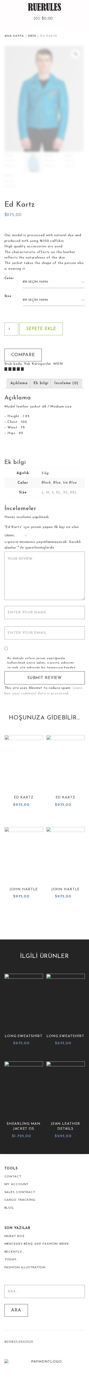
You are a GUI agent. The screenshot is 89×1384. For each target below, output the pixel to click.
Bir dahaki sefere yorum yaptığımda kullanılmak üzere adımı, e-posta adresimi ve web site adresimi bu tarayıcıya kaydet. (41, 663)
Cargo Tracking (19, 1199)
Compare (23, 355)
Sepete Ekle (41, 329)
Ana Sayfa (14, 36)
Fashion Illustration (25, 1267)
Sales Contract (19, 1192)
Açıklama (19, 383)
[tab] (19, 383)
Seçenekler (24, 817)
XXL (73, 492)
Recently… (14, 1251)
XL (58, 492)
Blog (9, 1207)
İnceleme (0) (66, 383)
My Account (16, 1184)
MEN (32, 36)
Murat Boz (14, 1236)
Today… (11, 1259)
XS (65, 492)
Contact (13, 1176)
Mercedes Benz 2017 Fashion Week (36, 1243)
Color (9, 278)
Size (8, 296)
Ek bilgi (41, 383)
